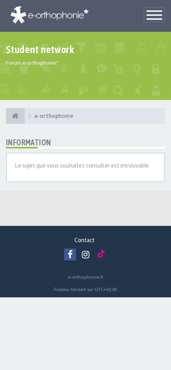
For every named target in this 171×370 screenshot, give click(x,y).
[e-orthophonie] (15, 116)
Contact (84, 240)
